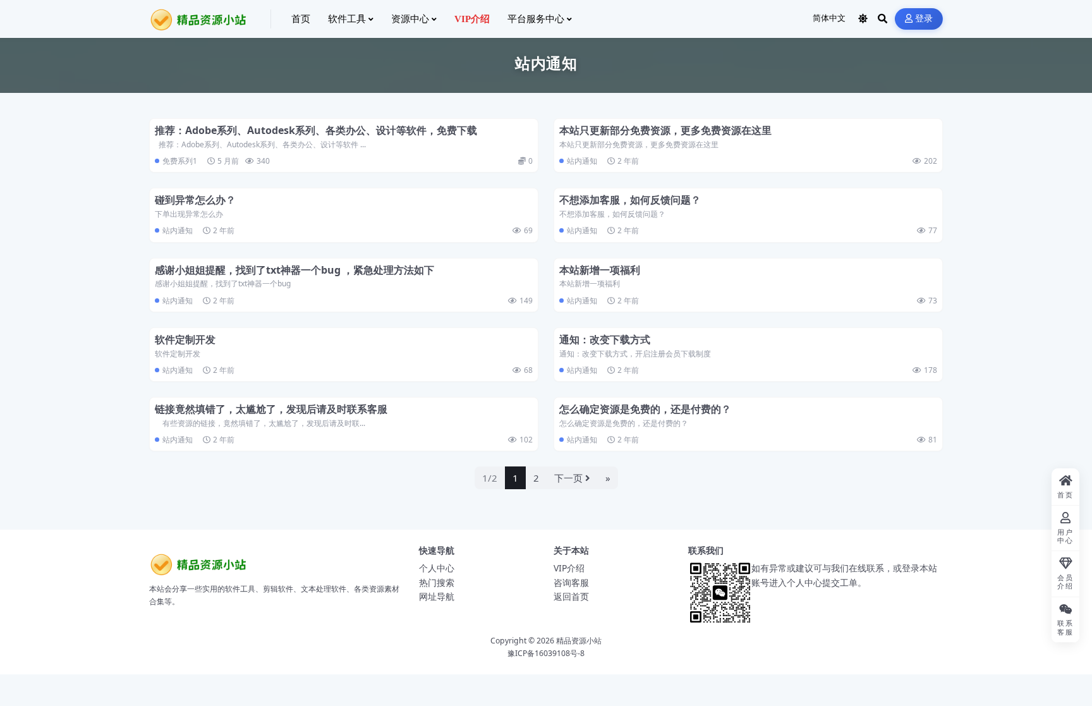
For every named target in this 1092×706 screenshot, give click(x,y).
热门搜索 (436, 582)
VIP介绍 (569, 568)
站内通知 (582, 160)
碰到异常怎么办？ (195, 200)
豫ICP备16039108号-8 (546, 653)
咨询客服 (571, 582)
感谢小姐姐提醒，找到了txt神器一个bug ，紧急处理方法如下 (294, 270)
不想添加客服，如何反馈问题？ (630, 200)
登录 (924, 18)
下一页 (568, 478)
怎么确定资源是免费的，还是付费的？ (645, 409)
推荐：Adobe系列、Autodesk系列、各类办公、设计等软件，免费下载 (316, 130)
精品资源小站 (579, 640)
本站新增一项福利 (599, 270)
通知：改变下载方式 (604, 339)
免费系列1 (179, 160)
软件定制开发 (185, 339)
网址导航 (436, 596)
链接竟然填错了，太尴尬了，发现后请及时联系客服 (271, 409)
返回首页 (571, 596)
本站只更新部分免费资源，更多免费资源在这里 (665, 130)
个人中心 (436, 568)
